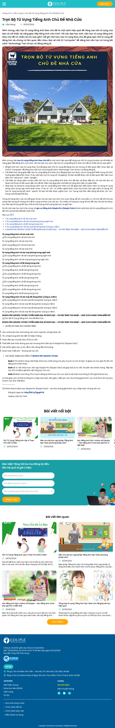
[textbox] (28, 491)
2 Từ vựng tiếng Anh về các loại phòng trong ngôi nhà (29, 221)
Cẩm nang (18, 13)
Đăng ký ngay (11, 499)
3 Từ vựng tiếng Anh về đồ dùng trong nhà (24, 224)
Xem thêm (57, 621)
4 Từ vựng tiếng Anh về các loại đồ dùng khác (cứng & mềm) (32, 226)
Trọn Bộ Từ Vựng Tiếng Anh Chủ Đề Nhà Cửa (44, 13)
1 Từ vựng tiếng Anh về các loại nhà (20, 218)
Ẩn (12, 215)
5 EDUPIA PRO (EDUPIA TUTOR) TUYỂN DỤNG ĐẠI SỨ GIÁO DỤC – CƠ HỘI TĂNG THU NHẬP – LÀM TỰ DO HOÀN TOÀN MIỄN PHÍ (56, 229)
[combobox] (28, 491)
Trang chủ (7, 13)
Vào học (105, 4)
